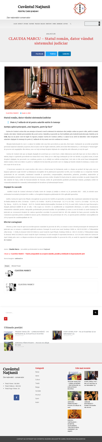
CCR (5, 137)
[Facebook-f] (16, 397)
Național (47, 249)
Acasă (15, 23)
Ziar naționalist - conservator (13, 377)
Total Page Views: (11, 388)
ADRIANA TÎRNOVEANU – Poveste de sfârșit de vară (74, 404)
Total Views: (9, 383)
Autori (65, 23)
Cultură (31, 23)
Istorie (26, 23)
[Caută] (99, 24)
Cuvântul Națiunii (34, 6)
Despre (7, 266)
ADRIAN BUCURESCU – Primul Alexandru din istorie (90, 404)
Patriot (20, 23)
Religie (43, 23)
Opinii (54, 23)
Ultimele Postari (16, 266)
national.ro (19, 258)
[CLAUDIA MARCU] (9, 273)
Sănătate (49, 23)
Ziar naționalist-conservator (18, 18)
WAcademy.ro (80, 439)
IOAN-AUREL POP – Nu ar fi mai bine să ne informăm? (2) (91, 383)
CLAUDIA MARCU (23, 270)
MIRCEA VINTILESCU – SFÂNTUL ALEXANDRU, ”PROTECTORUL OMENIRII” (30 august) (73, 425)
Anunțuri (59, 23)
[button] (70, 24)
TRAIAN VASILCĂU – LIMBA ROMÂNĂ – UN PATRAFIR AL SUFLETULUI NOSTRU (32, 333)
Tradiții (37, 23)
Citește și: (44, 254)
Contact (20, 439)
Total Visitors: (10, 386)
